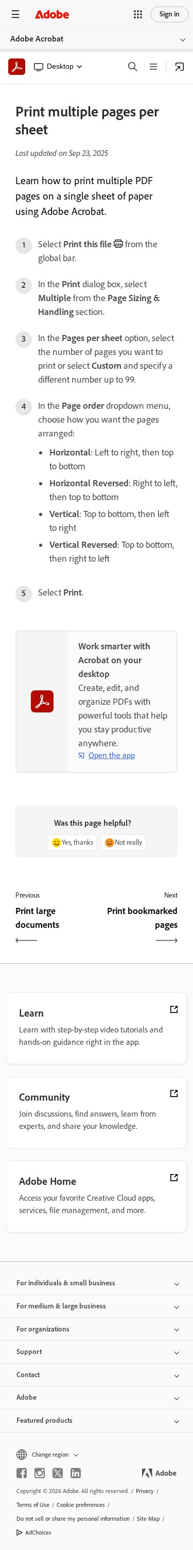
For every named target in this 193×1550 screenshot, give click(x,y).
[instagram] (39, 1473)
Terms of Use (32, 1504)
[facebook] (21, 1473)
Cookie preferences (81, 1504)
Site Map (148, 1518)
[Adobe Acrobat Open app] (179, 67)
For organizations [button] (42, 1329)
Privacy (145, 1491)
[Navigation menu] (15, 14)
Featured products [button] (44, 1420)
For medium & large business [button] (61, 1306)
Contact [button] (28, 1374)
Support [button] (29, 1351)
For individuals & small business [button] (65, 1283)
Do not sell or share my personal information (73, 1518)
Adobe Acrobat (36, 39)
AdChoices (38, 1532)
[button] (138, 14)
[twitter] (57, 1473)
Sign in (170, 14)
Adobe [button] (26, 1397)
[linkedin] (76, 1473)
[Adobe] (52, 14)
